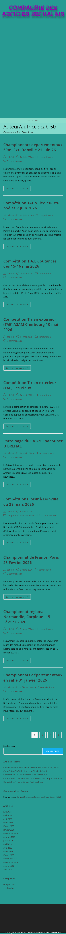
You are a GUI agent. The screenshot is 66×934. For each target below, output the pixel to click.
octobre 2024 (9, 866)
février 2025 (8, 855)
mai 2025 (7, 844)
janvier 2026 (8, 829)
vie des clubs (45, 453)
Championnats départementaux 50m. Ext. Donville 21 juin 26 (32, 147)
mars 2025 (8, 851)
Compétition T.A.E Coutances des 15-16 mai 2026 (30, 263)
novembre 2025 (10, 833)
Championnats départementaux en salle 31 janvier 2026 (32, 677)
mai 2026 (7, 815)
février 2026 (8, 826)
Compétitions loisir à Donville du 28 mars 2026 (31, 501)
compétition (45, 157)
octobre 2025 (9, 837)
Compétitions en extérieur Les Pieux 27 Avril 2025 (38, 796)
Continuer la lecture (18, 187)
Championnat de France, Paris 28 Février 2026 (31, 560)
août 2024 (7, 869)
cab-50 (10, 157)
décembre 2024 (10, 858)
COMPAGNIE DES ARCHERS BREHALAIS (44, 932)
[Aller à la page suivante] (58, 735)
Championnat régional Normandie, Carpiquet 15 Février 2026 (26, 616)
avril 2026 (7, 819)
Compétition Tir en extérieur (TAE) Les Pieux (29, 385)
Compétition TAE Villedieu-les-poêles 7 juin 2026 (31, 205)
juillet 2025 (8, 840)
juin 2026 (7, 811)
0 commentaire (14, 161)
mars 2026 (8, 822)
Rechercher (9, 746)
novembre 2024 (10, 862)
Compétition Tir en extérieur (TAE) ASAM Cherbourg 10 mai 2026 (30, 324)
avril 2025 (7, 847)
